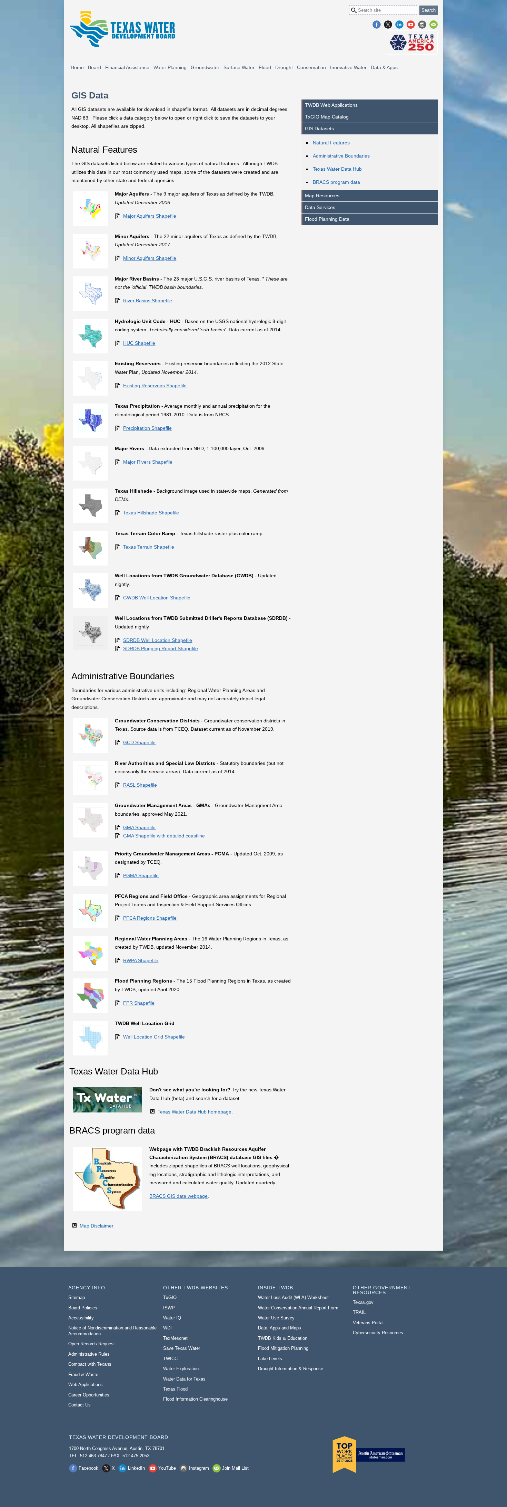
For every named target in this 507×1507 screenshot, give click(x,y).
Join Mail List (433, 24)
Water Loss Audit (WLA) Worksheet (293, 1297)
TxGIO (170, 1297)
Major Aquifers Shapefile (149, 216)
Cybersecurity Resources (378, 1332)
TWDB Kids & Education (282, 1338)
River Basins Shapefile (147, 300)
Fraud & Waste (83, 1374)
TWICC (170, 1358)
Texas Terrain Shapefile (148, 547)
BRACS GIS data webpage (178, 1196)
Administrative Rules (89, 1354)
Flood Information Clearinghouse (195, 1399)
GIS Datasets (319, 128)
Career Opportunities (88, 1394)
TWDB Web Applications (331, 105)
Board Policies (82, 1307)
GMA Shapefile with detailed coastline (164, 835)
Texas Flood (175, 1389)
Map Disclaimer (96, 1226)
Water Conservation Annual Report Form (298, 1307)
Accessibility (81, 1317)
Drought (284, 67)
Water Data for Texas (184, 1379)
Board (94, 67)
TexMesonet (175, 1338)
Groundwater (205, 67)
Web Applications (85, 1384)
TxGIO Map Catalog (327, 117)
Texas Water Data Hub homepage (194, 1112)
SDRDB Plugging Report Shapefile (160, 648)
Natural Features (331, 142)
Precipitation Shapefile (147, 428)
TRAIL (359, 1312)
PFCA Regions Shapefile (150, 918)
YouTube (411, 24)
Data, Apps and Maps (279, 1327)
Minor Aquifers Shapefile (149, 258)
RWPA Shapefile (140, 960)
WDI (167, 1327)
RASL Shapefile (140, 785)
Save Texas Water (181, 1348)
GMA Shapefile (139, 827)
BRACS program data (336, 182)
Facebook (376, 24)
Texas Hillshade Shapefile (151, 512)
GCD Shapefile (139, 742)
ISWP (169, 1307)
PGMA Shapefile (141, 875)
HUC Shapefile (139, 343)
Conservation (311, 67)
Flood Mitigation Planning (283, 1348)
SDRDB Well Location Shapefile (157, 640)
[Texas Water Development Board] (122, 29)
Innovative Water (348, 67)
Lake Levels (270, 1358)
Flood (265, 67)
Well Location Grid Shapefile (154, 1037)
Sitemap (76, 1297)
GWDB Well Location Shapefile (156, 597)
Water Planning (170, 67)
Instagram (422, 24)
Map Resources (322, 195)
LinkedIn (399, 24)
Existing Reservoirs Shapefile (155, 385)
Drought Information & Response (290, 1368)
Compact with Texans (89, 1364)
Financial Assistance (127, 67)
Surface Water (239, 67)
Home (77, 67)
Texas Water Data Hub (337, 169)
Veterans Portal (368, 1322)
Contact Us (79, 1405)
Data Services (320, 207)
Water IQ (172, 1317)
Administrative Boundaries (341, 156)
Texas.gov (363, 1302)
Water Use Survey (276, 1317)
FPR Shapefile (139, 1003)
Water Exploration (181, 1368)
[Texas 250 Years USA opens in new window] (412, 42)
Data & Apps (384, 67)
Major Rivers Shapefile (147, 462)
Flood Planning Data (327, 219)
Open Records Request (91, 1343)
